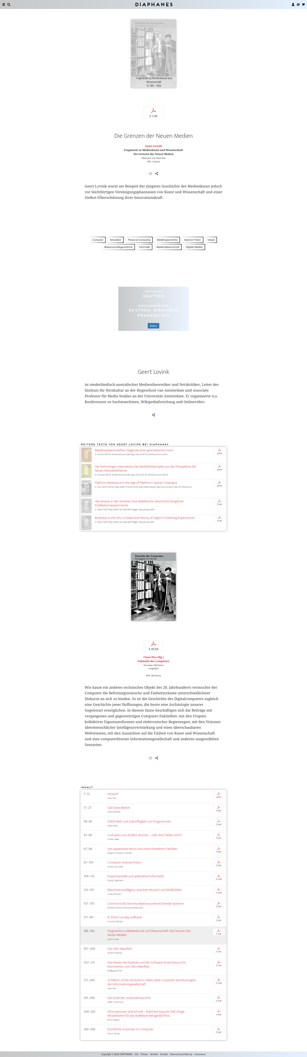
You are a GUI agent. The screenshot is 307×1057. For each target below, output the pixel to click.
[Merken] (150, 173)
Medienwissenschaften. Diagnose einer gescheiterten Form (134, 450)
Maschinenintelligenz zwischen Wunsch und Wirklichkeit (144, 890)
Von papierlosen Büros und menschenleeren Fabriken (142, 849)
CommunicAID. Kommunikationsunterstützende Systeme (145, 903)
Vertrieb (154, 1054)
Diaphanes (153, 4)
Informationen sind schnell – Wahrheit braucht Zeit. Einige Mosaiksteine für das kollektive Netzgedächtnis (146, 1013)
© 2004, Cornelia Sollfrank (124, 917)
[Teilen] (156, 173)
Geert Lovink (153, 146)
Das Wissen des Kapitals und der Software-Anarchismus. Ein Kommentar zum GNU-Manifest (146, 964)
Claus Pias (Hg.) (153, 657)
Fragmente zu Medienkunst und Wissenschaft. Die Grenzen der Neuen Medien (149, 933)
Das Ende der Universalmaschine (128, 998)
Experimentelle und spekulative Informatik (135, 876)
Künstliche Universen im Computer (130, 1029)
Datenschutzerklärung (181, 1054)
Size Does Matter (118, 807)
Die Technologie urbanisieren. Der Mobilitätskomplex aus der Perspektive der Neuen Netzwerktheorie (145, 468)
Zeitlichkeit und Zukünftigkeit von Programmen (139, 821)
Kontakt (164, 1054)
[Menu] (3, 4)
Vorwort (112, 794)
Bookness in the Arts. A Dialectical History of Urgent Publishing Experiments (145, 518)
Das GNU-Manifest (119, 949)
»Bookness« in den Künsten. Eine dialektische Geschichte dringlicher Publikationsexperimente (139, 503)
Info (136, 1054)
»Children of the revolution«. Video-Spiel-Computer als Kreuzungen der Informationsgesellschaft (151, 982)
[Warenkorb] (303, 4)
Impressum (200, 1054)
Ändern (153, 325)
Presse (144, 1054)
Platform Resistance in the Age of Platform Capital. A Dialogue (136, 483)
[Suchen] (8, 4)
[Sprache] (298, 4)
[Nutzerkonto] (293, 4)
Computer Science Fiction (124, 862)
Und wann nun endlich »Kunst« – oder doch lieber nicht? (144, 835)
